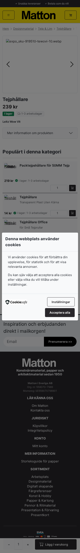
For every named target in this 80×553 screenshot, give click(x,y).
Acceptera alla (59, 312)
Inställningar (61, 302)
